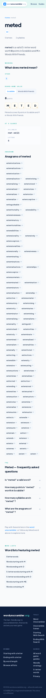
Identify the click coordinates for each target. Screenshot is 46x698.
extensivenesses (14, 215)
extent (22, 454)
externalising (13, 319)
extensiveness (31, 251)
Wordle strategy (37, 664)
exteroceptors (14, 241)
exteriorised (12, 329)
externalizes (12, 194)
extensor (24, 438)
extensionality (13, 236)
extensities (12, 391)
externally (12, 350)
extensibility (32, 210)
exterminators (13, 287)
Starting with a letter (13, 653)
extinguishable (14, 204)
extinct (24, 433)
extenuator (28, 412)
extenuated (28, 391)
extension (11, 422)
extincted (11, 381)
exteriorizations (14, 163)
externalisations (14, 267)
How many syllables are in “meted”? (18, 499)
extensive (11, 365)
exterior (10, 443)
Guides (41, 4)
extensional (27, 386)
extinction (26, 381)
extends (10, 438)
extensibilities (13, 230)
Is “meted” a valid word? (18, 479)
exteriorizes (30, 189)
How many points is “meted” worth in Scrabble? (20, 489)
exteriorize (29, 194)
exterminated (13, 282)
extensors (26, 422)
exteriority (12, 308)
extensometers (14, 277)
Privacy (36, 676)
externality (12, 324)
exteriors (26, 428)
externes (11, 448)
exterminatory (13, 220)
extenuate (11, 428)
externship (31, 293)
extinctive (12, 298)
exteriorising (29, 303)
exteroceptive (29, 199)
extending (11, 386)
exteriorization (13, 173)
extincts (10, 417)
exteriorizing (32, 179)
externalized (13, 189)
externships (33, 267)
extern (34, 454)
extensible (11, 360)
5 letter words (12, 556)
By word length (10, 661)
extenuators (29, 396)
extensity (26, 360)
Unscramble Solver (38, 627)
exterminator (13, 313)
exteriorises (30, 371)
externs (10, 454)
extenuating (27, 365)
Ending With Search (38, 640)
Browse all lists (10, 665)
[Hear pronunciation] (7, 32)
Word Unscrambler (39, 620)
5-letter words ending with (18, 577)
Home (7, 18)
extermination (32, 282)
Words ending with (15, 567)
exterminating (13, 256)
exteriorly (11, 334)
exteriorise (12, 402)
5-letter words (37, 670)
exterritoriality (14, 210)
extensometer (28, 298)
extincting (12, 355)
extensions (27, 407)
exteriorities (29, 329)
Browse (34, 4)
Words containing (15, 587)
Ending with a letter (12, 657)
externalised (29, 339)
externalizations (14, 168)
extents (24, 448)
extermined (12, 339)
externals (11, 433)
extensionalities (14, 246)
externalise (12, 407)
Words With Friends (26, 91)
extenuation (12, 396)
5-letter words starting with (19, 572)
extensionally (13, 251)
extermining (30, 313)
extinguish (27, 324)
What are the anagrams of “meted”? (18, 510)
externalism (12, 345)
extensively (31, 236)
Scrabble (11, 91)
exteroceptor (13, 272)
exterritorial (27, 350)
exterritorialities (14, 225)
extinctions (28, 355)
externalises (28, 376)
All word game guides (37, 656)
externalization (14, 179)
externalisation (14, 293)
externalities (29, 345)
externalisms (29, 319)
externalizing (13, 184)
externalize (12, 199)
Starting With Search (38, 633)
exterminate (27, 334)
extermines (12, 376)
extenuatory (12, 303)
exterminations (14, 262)
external (23, 443)
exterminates (28, 308)
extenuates (12, 412)
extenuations (13, 371)
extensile (24, 417)
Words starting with (15, 562)
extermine (27, 402)
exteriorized (30, 184)
